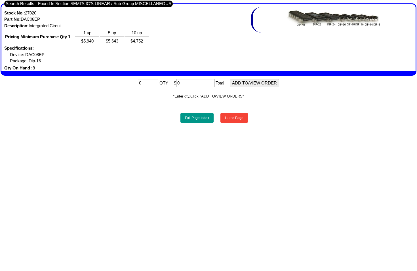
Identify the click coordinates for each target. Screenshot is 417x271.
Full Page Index (197, 118)
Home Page (234, 118)
